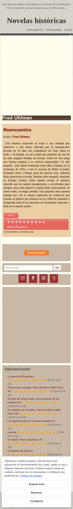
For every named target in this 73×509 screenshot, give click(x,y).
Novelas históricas (36, 20)
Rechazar (36, 492)
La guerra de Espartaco (21, 376)
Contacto (68, 30)
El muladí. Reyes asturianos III (25, 439)
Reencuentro (17, 129)
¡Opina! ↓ (11, 215)
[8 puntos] (36, 222)
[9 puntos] (40, 222)
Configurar (36, 500)
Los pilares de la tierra (20, 450)
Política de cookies (31, 475)
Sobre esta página (53, 30)
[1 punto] (8, 222)
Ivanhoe (12, 432)
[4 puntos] (20, 222)
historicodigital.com (35, 30)
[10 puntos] (44, 222)
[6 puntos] (28, 222)
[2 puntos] (12, 222)
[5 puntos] (24, 222)
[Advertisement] (36, 72)
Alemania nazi (27, 232)
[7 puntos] (32, 222)
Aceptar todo (36, 484)
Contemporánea (11, 232)
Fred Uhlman (21, 136)
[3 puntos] (16, 222)
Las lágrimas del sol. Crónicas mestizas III (31, 420)
